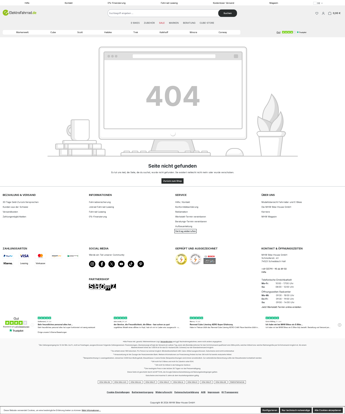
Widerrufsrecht (163, 392)
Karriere (265, 211)
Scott (80, 32)
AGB (203, 392)
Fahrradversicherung (100, 202)
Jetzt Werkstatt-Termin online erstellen (281, 307)
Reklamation (181, 211)
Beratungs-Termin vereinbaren (191, 221)
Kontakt (69, 3)
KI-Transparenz (230, 392)
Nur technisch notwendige (296, 410)
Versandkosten (10, 211)
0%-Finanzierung (116, 3)
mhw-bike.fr (150, 382)
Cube (53, 32)
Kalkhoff (164, 32)
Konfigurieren (270, 410)
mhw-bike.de (104, 382)
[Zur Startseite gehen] (19, 13)
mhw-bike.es (136, 382)
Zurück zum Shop (172, 181)
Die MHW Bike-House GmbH (276, 207)
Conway (223, 32)
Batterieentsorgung (142, 392)
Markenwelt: (22, 32)
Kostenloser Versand (223, 3)
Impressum (213, 392)
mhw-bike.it (164, 382)
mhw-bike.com (120, 382)
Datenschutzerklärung (186, 392)
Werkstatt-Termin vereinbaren (190, 216)
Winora (193, 32)
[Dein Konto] (323, 13)
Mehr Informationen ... (91, 410)
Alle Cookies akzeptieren (328, 410)
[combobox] (166, 13)
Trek (135, 32)
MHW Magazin (269, 216)
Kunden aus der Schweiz (15, 207)
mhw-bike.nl (192, 382)
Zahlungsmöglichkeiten (14, 216)
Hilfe (27, 3)
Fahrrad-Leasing (169, 3)
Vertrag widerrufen (185, 231)
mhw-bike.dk (220, 382)
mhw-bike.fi (206, 382)
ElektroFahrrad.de (237, 382)
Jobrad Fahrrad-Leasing (101, 207)
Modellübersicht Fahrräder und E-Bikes (281, 202)
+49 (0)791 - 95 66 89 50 (274, 268)
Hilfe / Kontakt (182, 202)
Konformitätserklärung (186, 207)
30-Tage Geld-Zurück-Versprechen (21, 202)
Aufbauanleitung (183, 226)
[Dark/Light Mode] (336, 3)
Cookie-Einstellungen (118, 392)
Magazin (273, 3)
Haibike (108, 32)
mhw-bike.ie (178, 382)
